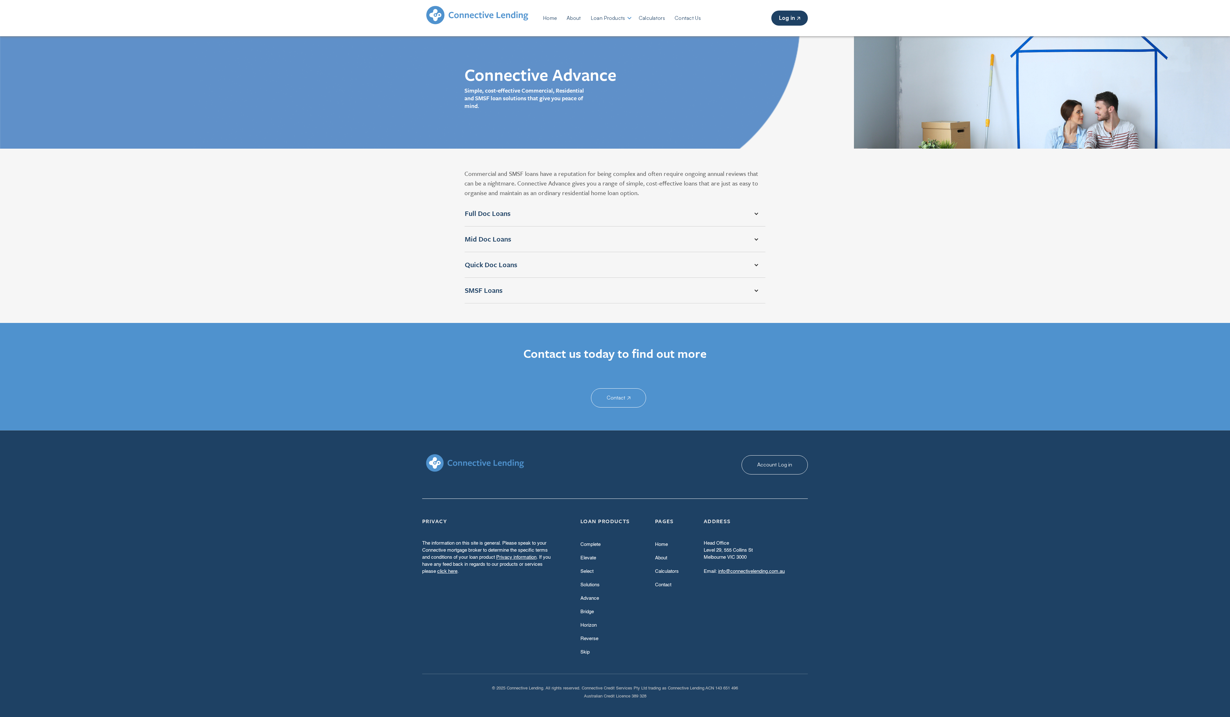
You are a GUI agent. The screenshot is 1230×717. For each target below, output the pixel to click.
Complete (590, 544)
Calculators (652, 18)
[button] (615, 214)
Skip (585, 652)
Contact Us (688, 18)
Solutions (590, 584)
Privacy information (516, 557)
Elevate (588, 558)
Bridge (587, 611)
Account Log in (774, 464)
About (574, 18)
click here (447, 571)
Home (550, 18)
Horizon (588, 625)
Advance (589, 598)
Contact (618, 397)
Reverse (589, 638)
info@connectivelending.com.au (751, 571)
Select (587, 571)
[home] (482, 18)
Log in (789, 17)
